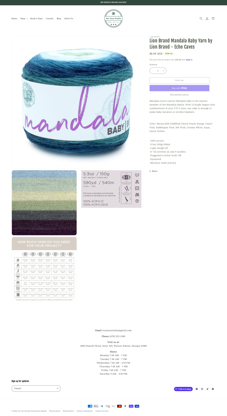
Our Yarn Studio (24, 411)
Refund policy (68, 411)
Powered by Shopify (39, 411)
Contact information (85, 411)
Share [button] (154, 171)
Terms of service (102, 411)
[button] (24, 18)
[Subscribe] (57, 388)
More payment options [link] (179, 94)
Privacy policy (54, 411)
